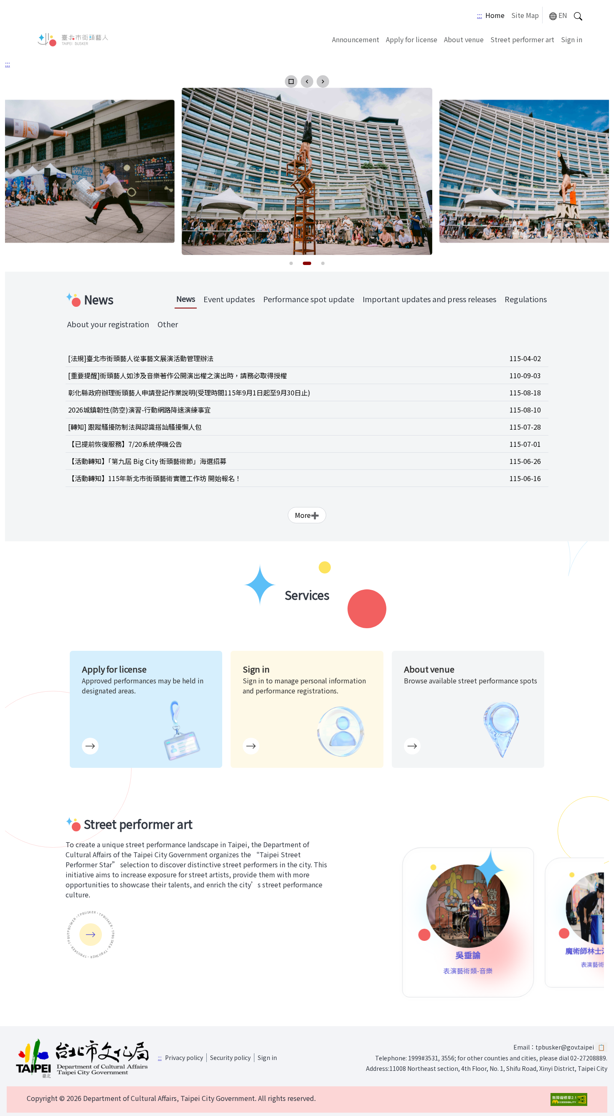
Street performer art (522, 39)
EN (562, 15)
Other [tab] (167, 323)
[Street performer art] (90, 934)
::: (479, 15)
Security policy (230, 1057)
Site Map (525, 15)
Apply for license (411, 39)
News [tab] (185, 298)
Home (495, 15)
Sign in (571, 39)
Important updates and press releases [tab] (429, 298)
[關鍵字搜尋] (578, 15)
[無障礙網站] (569, 1099)
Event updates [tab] (229, 298)
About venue (464, 39)
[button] (291, 81)
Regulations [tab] (526, 298)
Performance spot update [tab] (308, 298)
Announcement (355, 39)
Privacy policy (184, 1057)
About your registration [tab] (108, 323)
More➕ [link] (307, 515)
